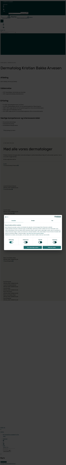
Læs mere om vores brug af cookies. (35, 233)
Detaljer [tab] (33, 220)
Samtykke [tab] (13, 220)
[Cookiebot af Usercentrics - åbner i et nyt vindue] (55, 217)
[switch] (26, 242)
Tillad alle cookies (52, 247)
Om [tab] (52, 220)
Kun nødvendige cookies (32, 247)
